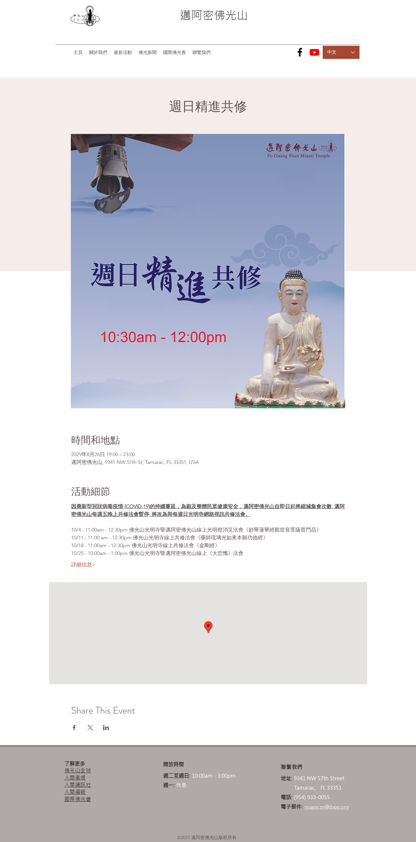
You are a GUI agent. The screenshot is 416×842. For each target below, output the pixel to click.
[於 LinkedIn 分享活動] (106, 727)
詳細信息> (83, 564)
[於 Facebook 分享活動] (74, 727)
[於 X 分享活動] (90, 727)
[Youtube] (314, 52)
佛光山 (231, 15)
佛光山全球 (77, 770)
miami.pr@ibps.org (327, 807)
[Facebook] (300, 52)
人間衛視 (75, 777)
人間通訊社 (77, 785)
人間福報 (75, 792)
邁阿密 (197, 15)
